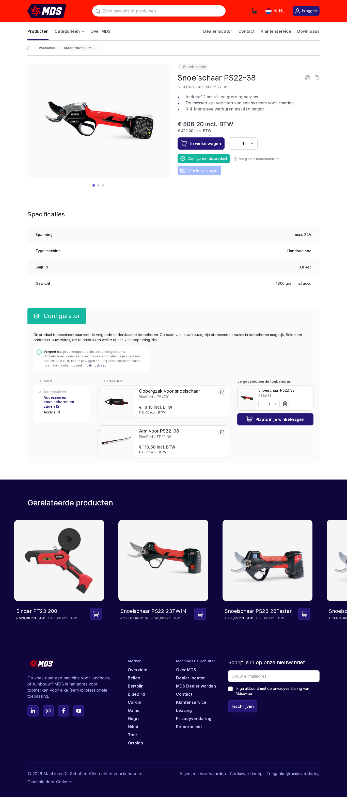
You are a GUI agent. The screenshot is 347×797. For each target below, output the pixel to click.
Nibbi (133, 726)
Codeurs (64, 781)
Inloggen (309, 11)
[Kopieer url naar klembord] (317, 77)
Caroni (134, 702)
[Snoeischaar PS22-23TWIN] (163, 574)
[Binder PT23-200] (59, 574)
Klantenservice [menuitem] (276, 31)
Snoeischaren (194, 67)
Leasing (184, 710)
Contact (184, 694)
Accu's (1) (52, 412)
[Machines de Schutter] (29, 48)
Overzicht (138, 669)
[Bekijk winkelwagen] (254, 11)
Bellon (134, 677)
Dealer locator (190, 677)
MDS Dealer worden (196, 686)
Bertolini (136, 686)
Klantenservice (191, 702)
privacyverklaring (287, 688)
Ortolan (135, 742)
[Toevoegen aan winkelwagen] (96, 614)
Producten (47, 48)
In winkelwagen (205, 143)
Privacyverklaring (193, 718)
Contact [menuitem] (246, 31)
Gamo (133, 710)
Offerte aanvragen (202, 170)
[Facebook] (63, 710)
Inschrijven (243, 706)
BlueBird (136, 694)
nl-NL (279, 10)
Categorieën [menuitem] (67, 31)
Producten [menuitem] (38, 31)
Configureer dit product (207, 158)
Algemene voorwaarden (202, 773)
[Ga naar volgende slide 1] (93, 185)
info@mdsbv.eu (94, 365)
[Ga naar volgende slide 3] (103, 185)
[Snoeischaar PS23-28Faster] (267, 574)
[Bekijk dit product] (222, 392)
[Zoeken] (97, 11)
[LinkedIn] (33, 710)
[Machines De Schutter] (46, 11)
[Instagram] (48, 710)
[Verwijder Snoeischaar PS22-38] (285, 404)
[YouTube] (78, 710)
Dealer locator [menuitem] (217, 31)
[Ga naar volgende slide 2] (98, 185)
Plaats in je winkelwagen (280, 419)
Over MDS (186, 669)
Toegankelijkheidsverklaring (293, 773)
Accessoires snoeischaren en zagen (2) (59, 401)
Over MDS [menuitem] (100, 31)
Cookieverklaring (246, 773)
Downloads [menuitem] (308, 31)
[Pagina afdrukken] (307, 77)
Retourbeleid (189, 726)
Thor (132, 734)
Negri (133, 718)
